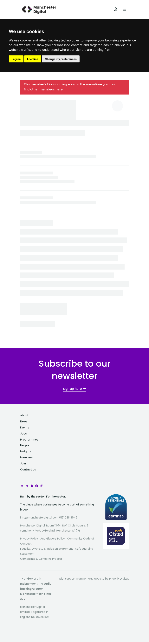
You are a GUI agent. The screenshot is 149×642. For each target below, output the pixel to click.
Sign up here (72, 388)
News (23, 421)
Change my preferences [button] (61, 59)
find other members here (43, 89)
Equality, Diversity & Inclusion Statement (46, 549)
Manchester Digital (39, 9)
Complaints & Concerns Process (41, 559)
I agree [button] (16, 59)
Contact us (28, 469)
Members (26, 457)
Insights (25, 451)
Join (23, 463)
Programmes (29, 439)
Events (24, 427)
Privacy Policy (29, 538)
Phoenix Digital (118, 579)
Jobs (23, 433)
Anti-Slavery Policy (52, 538)
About (24, 415)
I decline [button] (32, 59)
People (24, 445)
